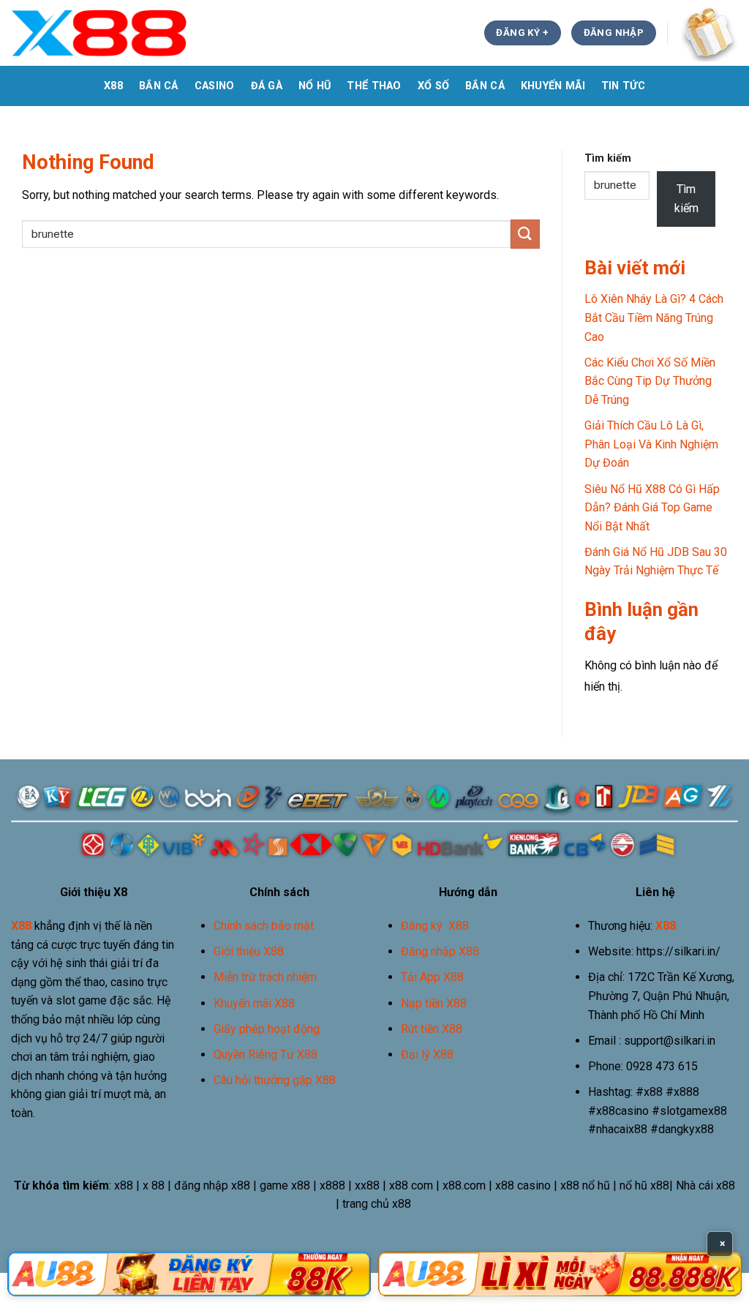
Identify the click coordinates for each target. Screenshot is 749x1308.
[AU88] (189, 1274)
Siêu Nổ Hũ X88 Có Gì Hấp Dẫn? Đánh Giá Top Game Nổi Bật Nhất (652, 507)
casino (215, 86)
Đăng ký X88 (435, 926)
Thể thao (374, 86)
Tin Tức (623, 86)
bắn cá (158, 86)
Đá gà (266, 86)
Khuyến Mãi (553, 86)
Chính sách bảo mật (264, 926)
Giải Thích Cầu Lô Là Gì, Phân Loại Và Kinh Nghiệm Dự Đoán (651, 444)
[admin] (99, 33)
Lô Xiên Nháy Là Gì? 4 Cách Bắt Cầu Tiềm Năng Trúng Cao (653, 317)
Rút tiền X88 (431, 1029)
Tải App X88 (432, 977)
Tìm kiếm (607, 158)
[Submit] (525, 233)
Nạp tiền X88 (434, 1003)
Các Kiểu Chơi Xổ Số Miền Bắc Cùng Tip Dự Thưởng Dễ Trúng (649, 381)
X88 (113, 86)
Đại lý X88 (427, 1054)
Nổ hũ (314, 86)
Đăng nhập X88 (440, 951)
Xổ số (433, 86)
